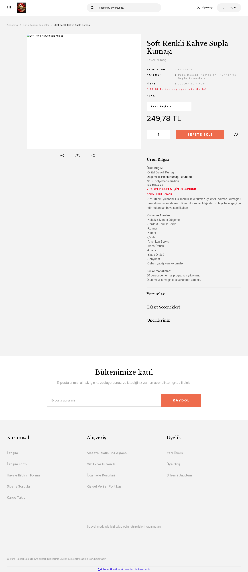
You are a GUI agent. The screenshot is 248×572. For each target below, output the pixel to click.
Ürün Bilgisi (158, 159)
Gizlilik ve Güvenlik (101, 464)
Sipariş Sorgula (18, 486)
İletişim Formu (18, 464)
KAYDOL (181, 400)
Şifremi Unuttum (179, 475)
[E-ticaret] (123, 569)
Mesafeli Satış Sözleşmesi (107, 453)
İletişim (12, 453)
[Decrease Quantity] (150, 134)
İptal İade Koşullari (101, 475)
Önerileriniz (158, 320)
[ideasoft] (105, 569)
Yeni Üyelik (175, 453)
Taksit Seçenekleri (163, 307)
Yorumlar (156, 294)
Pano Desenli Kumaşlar (197, 75)
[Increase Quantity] (167, 134)
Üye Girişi (174, 464)
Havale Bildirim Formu (23, 475)
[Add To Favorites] (235, 134)
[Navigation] (9, 7)
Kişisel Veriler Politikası (104, 486)
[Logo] (21, 8)
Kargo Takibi (16, 497)
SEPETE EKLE (200, 134)
